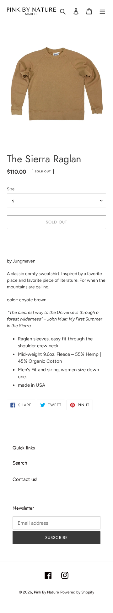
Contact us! (25, 479)
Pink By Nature (46, 592)
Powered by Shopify (77, 592)
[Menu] (102, 11)
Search (20, 463)
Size (10, 189)
